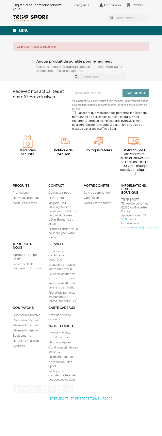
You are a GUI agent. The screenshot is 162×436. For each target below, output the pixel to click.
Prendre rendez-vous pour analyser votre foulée (63, 233)
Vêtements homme (26, 325)
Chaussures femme (26, 320)
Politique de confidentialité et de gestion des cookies (62, 375)
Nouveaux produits (26, 198)
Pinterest (52, 389)
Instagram (61, 389)
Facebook (17, 389)
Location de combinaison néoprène (57, 255)
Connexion (91, 198)
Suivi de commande (97, 192)
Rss (35, 389)
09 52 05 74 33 (133, 217)
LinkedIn (69, 389)
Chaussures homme (26, 315)
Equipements (22, 335)
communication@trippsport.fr (141, 227)
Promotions (21, 192)
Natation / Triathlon (26, 341)
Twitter (26, 389)
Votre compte (96, 185)
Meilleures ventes (25, 203)
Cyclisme (19, 346)
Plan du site (56, 198)
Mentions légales (60, 342)
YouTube (43, 389)
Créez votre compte (97, 203)
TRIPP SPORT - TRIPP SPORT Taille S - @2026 (81, 399)
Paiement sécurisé (61, 357)
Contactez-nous (59, 192)
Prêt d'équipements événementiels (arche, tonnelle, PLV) (62, 297)
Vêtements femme (25, 330)
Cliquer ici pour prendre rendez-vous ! (37, 7)
